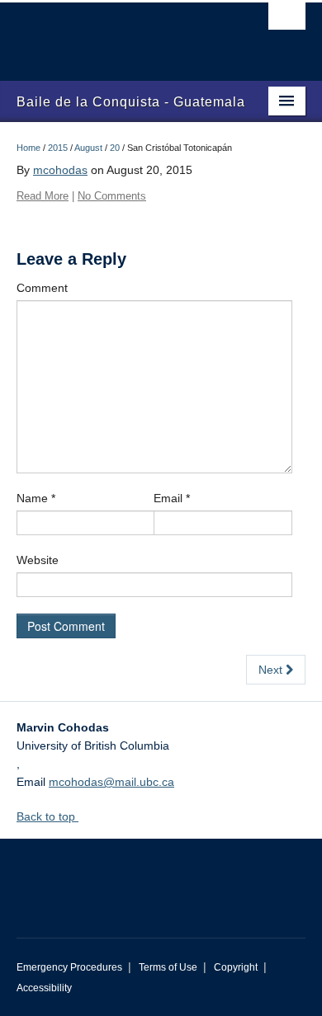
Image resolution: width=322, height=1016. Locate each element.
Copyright (236, 967)
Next (272, 669)
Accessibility (44, 988)
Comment (42, 287)
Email (172, 498)
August (88, 148)
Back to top (47, 816)
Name (36, 498)
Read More (43, 196)
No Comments (112, 196)
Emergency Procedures (69, 967)
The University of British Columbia (118, 33)
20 (115, 148)
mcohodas (60, 169)
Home (28, 148)
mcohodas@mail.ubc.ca (111, 781)
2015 (58, 148)
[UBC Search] (286, 20)
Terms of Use (168, 967)
